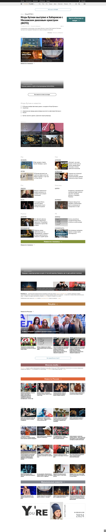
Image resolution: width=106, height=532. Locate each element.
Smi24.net (22, 463)
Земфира (23, 160)
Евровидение (25, 228)
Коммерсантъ (59, 228)
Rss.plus (48, 1)
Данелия (23, 217)
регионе (47, 298)
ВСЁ (31, 369)
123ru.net (83, 1)
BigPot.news (64, 293)
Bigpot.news (23, 407)
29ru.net (22, 1)
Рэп (46, 4)
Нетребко (58, 200)
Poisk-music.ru (23, 36)
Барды (50, 4)
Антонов (58, 160)
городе (42, 298)
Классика (60, 4)
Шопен (57, 188)
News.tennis (35, 1)
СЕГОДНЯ (49, 369)
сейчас (45, 296)
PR (70, 4)
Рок (40, 4)
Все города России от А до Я (53, 358)
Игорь (29, 14)
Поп (43, 4)
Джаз (55, 4)
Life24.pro (58, 293)
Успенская (58, 171)
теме (36, 298)
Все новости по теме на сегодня (42, 94)
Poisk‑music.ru (28, 1)
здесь (59, 298)
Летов (23, 171)
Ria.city (22, 336)
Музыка (66, 4)
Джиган (23, 188)
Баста (22, 200)
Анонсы (57, 217)
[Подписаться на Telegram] (79, 1)
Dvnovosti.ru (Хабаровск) (35, 26)
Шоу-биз (22, 368)
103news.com (42, 1)
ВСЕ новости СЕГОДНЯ (53, 9)
